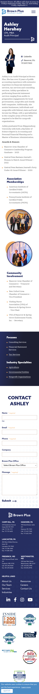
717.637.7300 (28, 531)
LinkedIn (27, 57)
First (3, 421)
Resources (25, 581)
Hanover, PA (27, 522)
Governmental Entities (19, 372)
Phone (9, 439)
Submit (6, 501)
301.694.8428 (9, 568)
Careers (24, 585)
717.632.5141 (28, 533)
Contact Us (26, 589)
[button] (33, 11)
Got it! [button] (6, 691)
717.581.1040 (9, 548)
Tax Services (14, 355)
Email (8, 428)
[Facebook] (15, 600)
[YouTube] (30, 600)
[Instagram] (22, 600)
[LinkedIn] (8, 600)
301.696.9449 (9, 565)
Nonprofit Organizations (20, 377)
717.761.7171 (9, 529)
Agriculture (14, 367)
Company (6, 450)
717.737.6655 (9, 531)
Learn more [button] (26, 687)
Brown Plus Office (10, 461)
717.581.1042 (9, 550)
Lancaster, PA (9, 539)
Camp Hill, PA (8, 522)
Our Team (7, 585)
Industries (7, 592)
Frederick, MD (8, 556)
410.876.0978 (28, 568)
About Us (6, 581)
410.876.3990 (28, 565)
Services (6, 589)
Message (10, 472)
